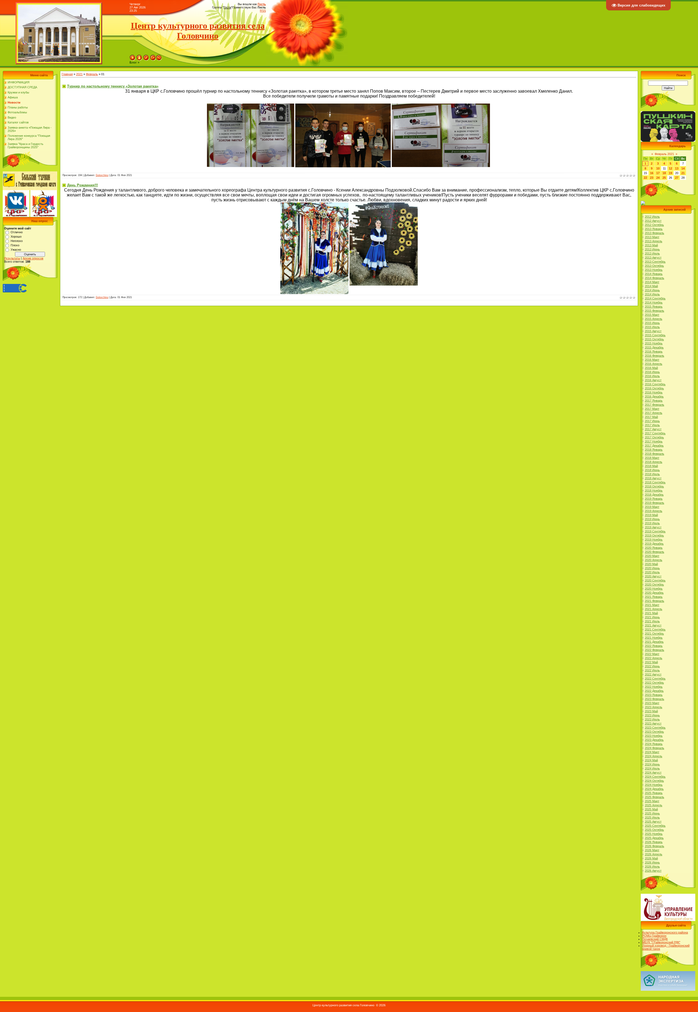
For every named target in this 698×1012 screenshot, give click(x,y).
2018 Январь (654, 449)
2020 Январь (654, 547)
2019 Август (653, 527)
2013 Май (651, 245)
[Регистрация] (146, 56)
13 (676, 168)
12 (670, 168)
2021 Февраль (654, 600)
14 (683, 168)
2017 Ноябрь (654, 441)
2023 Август (653, 723)
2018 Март (652, 457)
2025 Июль (652, 817)
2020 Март (652, 555)
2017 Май (651, 417)
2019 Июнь (652, 519)
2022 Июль (652, 670)
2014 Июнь (652, 290)
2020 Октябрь (654, 584)
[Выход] (153, 56)
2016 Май (651, 367)
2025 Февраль (654, 797)
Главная (67, 74)
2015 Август (653, 331)
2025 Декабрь (654, 838)
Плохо (15, 245)
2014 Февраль (654, 278)
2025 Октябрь (654, 829)
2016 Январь (654, 351)
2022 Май (651, 662)
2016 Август (653, 380)
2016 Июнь (652, 372)
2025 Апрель (653, 805)
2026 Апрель (653, 854)
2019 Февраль (654, 502)
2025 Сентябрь (655, 825)
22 (645, 177)
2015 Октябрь (654, 339)
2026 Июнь (652, 862)
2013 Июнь (652, 249)
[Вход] (159, 56)
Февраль (92, 74)
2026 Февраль (654, 846)
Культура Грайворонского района (665, 932)
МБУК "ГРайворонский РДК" (661, 942)
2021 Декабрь (654, 641)
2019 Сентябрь (655, 531)
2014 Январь (654, 273)
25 (664, 177)
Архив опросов (33, 258)
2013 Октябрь (654, 265)
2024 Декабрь (654, 788)
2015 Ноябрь (654, 343)
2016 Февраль (654, 355)
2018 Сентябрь (655, 482)
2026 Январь (654, 842)
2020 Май (651, 564)
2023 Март (652, 703)
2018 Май (651, 466)
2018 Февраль (654, 453)
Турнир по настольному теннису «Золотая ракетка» (112, 86)
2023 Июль (652, 719)
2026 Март (652, 850)
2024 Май (651, 760)
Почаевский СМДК (655, 939)
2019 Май (651, 515)
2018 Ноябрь (654, 490)
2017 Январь (654, 400)
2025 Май (651, 809)
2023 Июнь (652, 715)
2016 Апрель (653, 363)
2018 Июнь (652, 470)
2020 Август (653, 576)
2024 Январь (654, 744)
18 (664, 173)
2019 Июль (652, 523)
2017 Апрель (653, 412)
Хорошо (16, 236)
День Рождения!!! (82, 185)
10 (658, 168)
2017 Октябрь (654, 437)
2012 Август (653, 220)
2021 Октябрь (654, 633)
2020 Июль (652, 572)
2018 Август (653, 478)
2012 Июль (652, 216)
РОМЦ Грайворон (654, 935)
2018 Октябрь (654, 486)
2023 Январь (654, 694)
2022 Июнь (652, 666)
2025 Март (652, 801)
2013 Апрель (653, 241)
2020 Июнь (652, 568)
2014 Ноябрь (654, 302)
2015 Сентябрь (655, 335)
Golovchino (102, 175)
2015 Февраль (654, 310)
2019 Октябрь (654, 535)
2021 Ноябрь (654, 637)
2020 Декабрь (654, 592)
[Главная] (133, 56)
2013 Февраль (654, 233)
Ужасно (16, 249)
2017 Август (653, 429)
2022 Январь (654, 645)
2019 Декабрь (654, 543)
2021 (79, 74)
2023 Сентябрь (655, 727)
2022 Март (652, 654)
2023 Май (651, 711)
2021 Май (651, 613)
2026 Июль (652, 866)
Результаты (12, 258)
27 (676, 177)
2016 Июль (652, 376)
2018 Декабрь (654, 494)
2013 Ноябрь (654, 269)
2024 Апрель (653, 756)
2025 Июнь (652, 813)
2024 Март (652, 752)
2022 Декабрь (654, 690)
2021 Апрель (653, 609)
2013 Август (653, 257)
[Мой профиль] (139, 56)
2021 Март (652, 605)
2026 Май (651, 858)
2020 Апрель (653, 560)
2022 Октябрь (654, 682)
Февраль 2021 (664, 154)
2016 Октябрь (654, 388)
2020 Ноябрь (654, 588)
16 (651, 173)
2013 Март (652, 237)
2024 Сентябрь (655, 776)
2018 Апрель (653, 461)
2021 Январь (654, 596)
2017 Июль (652, 425)
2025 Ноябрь (654, 833)
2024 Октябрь (654, 780)
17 (658, 173)
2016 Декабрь (654, 396)
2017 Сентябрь (655, 433)
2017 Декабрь (654, 445)
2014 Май (651, 286)
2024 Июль (652, 768)
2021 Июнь (652, 617)
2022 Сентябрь (655, 678)
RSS (263, 10)
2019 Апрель (653, 511)
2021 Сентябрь (655, 629)
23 (651, 177)
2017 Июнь (652, 421)
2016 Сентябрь (655, 384)
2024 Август (653, 772)
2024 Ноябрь (654, 784)
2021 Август (653, 625)
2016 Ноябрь (654, 392)
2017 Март (652, 408)
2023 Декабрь (654, 739)
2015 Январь (654, 306)
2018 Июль (652, 474)
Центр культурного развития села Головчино (198, 31)
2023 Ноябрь (654, 735)
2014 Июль (652, 294)
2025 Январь (654, 793)
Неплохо (17, 241)
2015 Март (652, 314)
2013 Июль (652, 253)
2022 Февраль (654, 650)
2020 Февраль (654, 551)
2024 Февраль (654, 748)
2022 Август (653, 674)
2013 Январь (654, 229)
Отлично (17, 232)
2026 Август (653, 870)
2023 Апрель (653, 707)
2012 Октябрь (654, 224)
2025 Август (653, 821)
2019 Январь (654, 498)
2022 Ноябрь (654, 686)
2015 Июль (652, 327)
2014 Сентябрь (655, 298)
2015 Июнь (652, 323)
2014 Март (652, 282)
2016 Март (652, 359)
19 (670, 173)
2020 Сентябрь (655, 580)
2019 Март (652, 506)
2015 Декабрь (654, 347)
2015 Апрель (653, 318)
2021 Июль (652, 621)
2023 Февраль (654, 699)
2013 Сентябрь (655, 261)
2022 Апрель (653, 658)
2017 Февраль (654, 404)
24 (658, 177)
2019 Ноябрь (654, 539)
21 (683, 173)
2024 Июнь (652, 764)
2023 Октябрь (654, 731)
